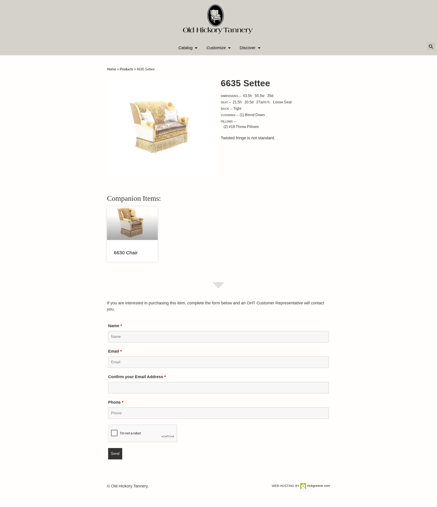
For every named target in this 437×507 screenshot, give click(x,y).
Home (111, 69)
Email (115, 351)
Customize (216, 48)
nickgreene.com (318, 485)
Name (115, 326)
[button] (431, 46)
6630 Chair (126, 252)
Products (126, 69)
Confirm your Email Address (137, 377)
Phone (115, 402)
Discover (248, 48)
